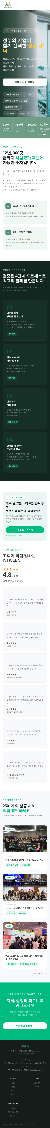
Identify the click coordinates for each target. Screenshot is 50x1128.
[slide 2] (40, 134)
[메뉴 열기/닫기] (45, 5)
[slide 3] (44, 134)
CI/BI (37, 1087)
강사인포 (13, 1116)
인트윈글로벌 (13, 1112)
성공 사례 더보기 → (40, 973)
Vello (13, 1108)
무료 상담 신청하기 (25, 1025)
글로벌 (13, 1095)
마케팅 (13, 1087)
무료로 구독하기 (25, 530)
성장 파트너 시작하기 (25, 82)
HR (13, 1098)
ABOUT (37, 1083)
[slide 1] (38, 134)
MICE (13, 1091)
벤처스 (13, 1083)
